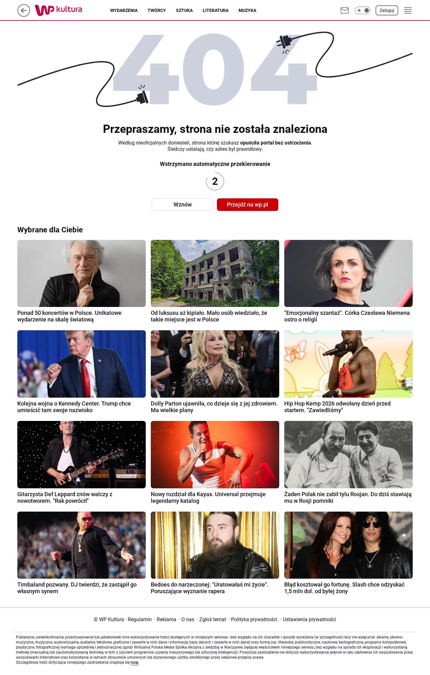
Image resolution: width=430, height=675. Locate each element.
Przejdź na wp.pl (247, 204)
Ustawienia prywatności (308, 619)
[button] (363, 10)
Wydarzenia (124, 10)
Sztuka (184, 10)
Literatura (216, 10)
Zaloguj (387, 10)
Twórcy (157, 10)
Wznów (182, 204)
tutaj (134, 662)
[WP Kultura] (72, 10)
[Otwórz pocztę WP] (345, 10)
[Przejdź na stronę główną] (23, 15)
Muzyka (247, 10)
